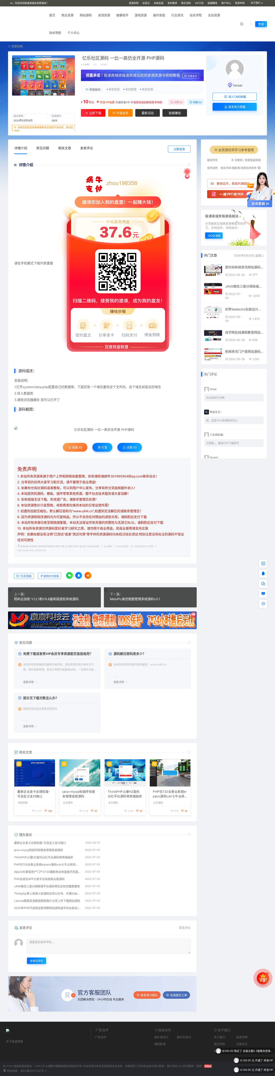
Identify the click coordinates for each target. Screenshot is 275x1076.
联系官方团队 (149, 995)
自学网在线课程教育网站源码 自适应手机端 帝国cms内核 (244, 332)
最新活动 (148, 113)
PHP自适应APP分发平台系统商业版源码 (39, 879)
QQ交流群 (214, 235)
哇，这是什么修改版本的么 (222, 420)
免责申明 (240, 3)
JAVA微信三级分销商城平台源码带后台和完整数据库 (47, 886)
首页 (52, 15)
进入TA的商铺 (236, 96)
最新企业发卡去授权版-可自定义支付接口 (33, 794)
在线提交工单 (178, 995)
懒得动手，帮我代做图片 (233, 184)
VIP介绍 (199, 3)
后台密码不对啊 (215, 397)
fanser (238, 85)
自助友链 (158, 3)
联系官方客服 (236, 106)
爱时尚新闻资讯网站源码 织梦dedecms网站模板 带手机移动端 (244, 267)
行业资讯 (177, 15)
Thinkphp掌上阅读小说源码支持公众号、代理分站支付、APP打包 (47, 893)
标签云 (146, 3)
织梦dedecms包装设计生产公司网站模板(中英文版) (244, 309)
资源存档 (134, 3)
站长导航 (55, 33)
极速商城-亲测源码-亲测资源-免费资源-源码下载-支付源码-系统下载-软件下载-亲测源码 (60, 546)
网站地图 (12, 1070)
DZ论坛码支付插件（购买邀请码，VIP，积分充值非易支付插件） (258, 1069)
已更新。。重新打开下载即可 (222, 443)
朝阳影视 (160, 1044)
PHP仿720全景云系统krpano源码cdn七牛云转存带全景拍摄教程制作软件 (170, 794)
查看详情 (28, 681)
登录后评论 (36, 960)
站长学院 (196, 15)
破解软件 (122, 15)
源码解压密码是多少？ (130, 654)
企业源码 (86, 64)
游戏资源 (141, 15)
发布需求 (172, 3)
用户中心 (226, 3)
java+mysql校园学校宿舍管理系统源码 (78, 794)
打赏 (104, 447)
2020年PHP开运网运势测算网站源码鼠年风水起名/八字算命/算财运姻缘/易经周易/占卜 (47, 908)
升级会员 (192, 75)
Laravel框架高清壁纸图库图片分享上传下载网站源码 (47, 900)
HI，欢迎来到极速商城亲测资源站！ (29, 3)
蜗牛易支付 (161, 1037)
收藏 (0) (197, 102)
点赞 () (178, 102)
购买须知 (186, 3)
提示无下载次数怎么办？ (41, 698)
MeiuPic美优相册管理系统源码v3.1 (135, 599)
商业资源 (67, 15)
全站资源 (214, 15)
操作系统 (159, 15)
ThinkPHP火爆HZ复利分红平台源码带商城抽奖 (125, 794)
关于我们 (219, 1037)
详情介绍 (20, 148)
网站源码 (86, 15)
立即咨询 (179, 149)
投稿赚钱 (212, 3)
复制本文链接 (51, 576)
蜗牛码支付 (184, 1037)
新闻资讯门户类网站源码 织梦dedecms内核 (244, 351)
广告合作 (100, 1037)
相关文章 (64, 148)
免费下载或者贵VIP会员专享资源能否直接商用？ (58, 654)
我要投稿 (17, 46)
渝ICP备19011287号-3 (33, 1070)
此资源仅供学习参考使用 (236, 150)
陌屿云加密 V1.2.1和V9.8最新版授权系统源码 (46, 599)
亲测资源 (104, 15)
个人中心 (73, 33)
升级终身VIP (123, 102)
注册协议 (241, 1044)
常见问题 (42, 148)
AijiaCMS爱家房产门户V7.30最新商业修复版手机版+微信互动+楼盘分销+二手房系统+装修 (47, 871)
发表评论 (86, 148)
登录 (261, 24)
